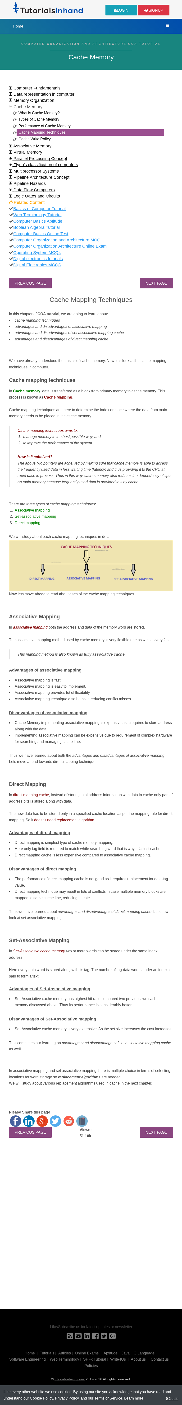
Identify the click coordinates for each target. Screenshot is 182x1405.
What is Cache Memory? (39, 113)
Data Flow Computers (33, 190)
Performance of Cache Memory (44, 126)
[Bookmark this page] (82, 1121)
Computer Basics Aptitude (37, 221)
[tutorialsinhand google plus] (112, 1337)
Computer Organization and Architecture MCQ (56, 240)
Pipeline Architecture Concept (40, 177)
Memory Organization (33, 100)
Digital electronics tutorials (38, 258)
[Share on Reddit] (68, 1121)
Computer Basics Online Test (40, 233)
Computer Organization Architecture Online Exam (60, 246)
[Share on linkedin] (29, 1121)
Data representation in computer (43, 94)
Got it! (173, 1398)
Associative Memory (31, 146)
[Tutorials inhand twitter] (104, 1337)
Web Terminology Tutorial (37, 214)
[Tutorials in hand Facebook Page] (95, 1337)
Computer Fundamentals (36, 88)
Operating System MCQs (37, 252)
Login (122, 10)
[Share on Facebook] (15, 1121)
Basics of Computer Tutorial (39, 208)
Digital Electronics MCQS (37, 265)
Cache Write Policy (34, 139)
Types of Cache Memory (38, 119)
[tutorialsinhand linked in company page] (87, 1337)
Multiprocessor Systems (35, 171)
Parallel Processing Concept (39, 158)
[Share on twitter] (55, 1121)
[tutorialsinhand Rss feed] (70, 1337)
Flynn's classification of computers (45, 164)
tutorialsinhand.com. (70, 1379)
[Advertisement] (91, 1186)
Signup (155, 10)
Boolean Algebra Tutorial (36, 227)
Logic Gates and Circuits (36, 196)
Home (18, 26)
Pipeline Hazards (29, 183)
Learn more (133, 1398)
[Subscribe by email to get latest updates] (78, 1337)
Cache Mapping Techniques (42, 132)
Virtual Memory (27, 152)
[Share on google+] (42, 1121)
